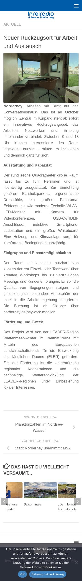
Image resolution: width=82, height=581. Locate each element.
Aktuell (12, 24)
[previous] (4, 501)
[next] (77, 501)
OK (22, 574)
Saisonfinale (32, 504)
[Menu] (76, 5)
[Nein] (76, 562)
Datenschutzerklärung (47, 574)
